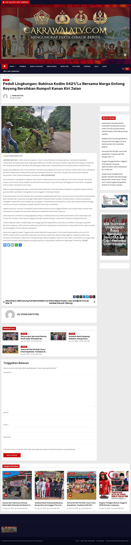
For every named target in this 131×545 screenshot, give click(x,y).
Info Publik (76, 66)
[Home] (4, 66)
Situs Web (7, 437)
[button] (123, 69)
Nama (6, 412)
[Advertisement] (49, 272)
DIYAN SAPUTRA (17, 96)
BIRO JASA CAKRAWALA (11, 71)
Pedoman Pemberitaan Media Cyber (117, 541)
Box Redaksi (100, 541)
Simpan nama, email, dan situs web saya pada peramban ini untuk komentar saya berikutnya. (40, 449)
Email (6, 425)
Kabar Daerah (52, 66)
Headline (23, 66)
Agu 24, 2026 (25, 341)
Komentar (7, 372)
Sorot (96, 66)
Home (12, 66)
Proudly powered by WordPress (11, 541)
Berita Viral (64, 66)
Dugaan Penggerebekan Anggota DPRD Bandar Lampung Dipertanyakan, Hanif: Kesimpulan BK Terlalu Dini (113, 506)
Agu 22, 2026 (25, 354)
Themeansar (38, 541)
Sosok (105, 66)
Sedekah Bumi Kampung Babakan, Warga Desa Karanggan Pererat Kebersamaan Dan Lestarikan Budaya (49, 506)
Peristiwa (87, 66)
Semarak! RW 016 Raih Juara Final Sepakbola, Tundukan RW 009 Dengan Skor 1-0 (34, 351)
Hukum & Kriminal (36, 66)
